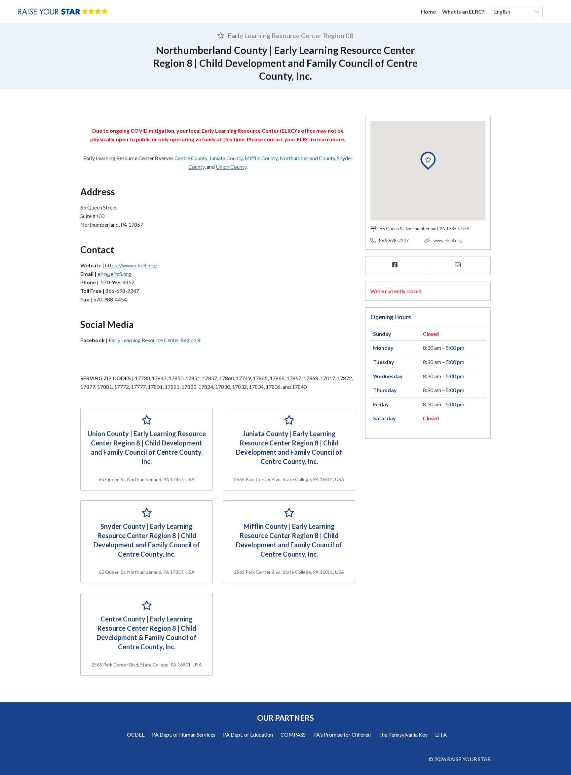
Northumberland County (307, 158)
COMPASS (293, 734)
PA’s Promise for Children (342, 734)
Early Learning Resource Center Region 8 (154, 340)
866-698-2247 (394, 240)
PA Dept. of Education (248, 734)
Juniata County (226, 158)
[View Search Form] (552, 12)
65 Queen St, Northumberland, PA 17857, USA (425, 228)
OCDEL (135, 734)
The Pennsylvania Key (403, 734)
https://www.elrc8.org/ (131, 265)
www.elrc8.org (448, 240)
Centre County (190, 158)
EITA (441, 734)
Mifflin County (261, 158)
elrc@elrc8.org (114, 274)
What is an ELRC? (463, 11)
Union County (231, 166)
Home (428, 11)
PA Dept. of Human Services (183, 734)
